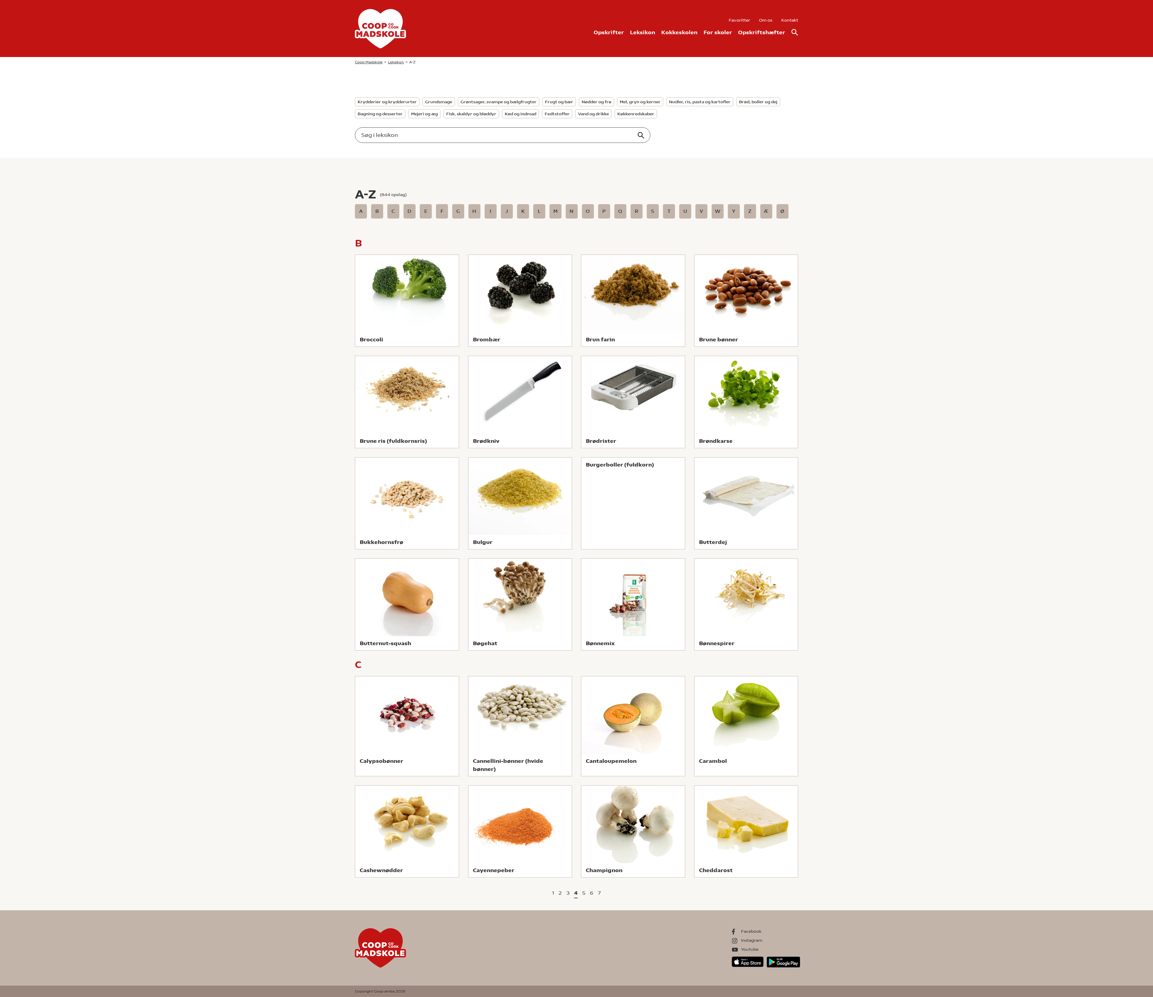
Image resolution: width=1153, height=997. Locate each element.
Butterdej (713, 542)
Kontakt (789, 20)
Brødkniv (486, 441)
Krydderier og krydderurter (387, 101)
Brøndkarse (716, 441)
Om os (765, 20)
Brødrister (601, 441)
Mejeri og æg (424, 113)
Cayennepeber (493, 870)
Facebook (751, 931)
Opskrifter (609, 32)
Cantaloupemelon (611, 761)
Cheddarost (716, 870)
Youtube (749, 949)
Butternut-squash (385, 643)
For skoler (718, 32)
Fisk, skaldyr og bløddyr (471, 113)
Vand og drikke (593, 113)
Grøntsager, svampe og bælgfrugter (499, 101)
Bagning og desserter (380, 113)
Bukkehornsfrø (381, 542)
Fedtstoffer (557, 113)
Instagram (751, 940)
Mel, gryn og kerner (640, 101)
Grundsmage (438, 101)
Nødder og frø (596, 101)
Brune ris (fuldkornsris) (393, 441)
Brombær (486, 339)
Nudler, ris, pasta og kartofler (700, 101)
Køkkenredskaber (635, 113)
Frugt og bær (559, 101)
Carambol (713, 761)
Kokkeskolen (679, 32)
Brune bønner (718, 339)
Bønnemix (600, 643)
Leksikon (642, 32)
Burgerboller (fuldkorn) (620, 464)
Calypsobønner (381, 761)
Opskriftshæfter (761, 32)
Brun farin (600, 339)
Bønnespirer (716, 643)
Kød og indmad (520, 113)
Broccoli (371, 339)
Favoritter (739, 20)
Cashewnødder (381, 870)
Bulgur (482, 542)
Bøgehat (485, 643)
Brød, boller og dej (758, 101)
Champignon (604, 870)
